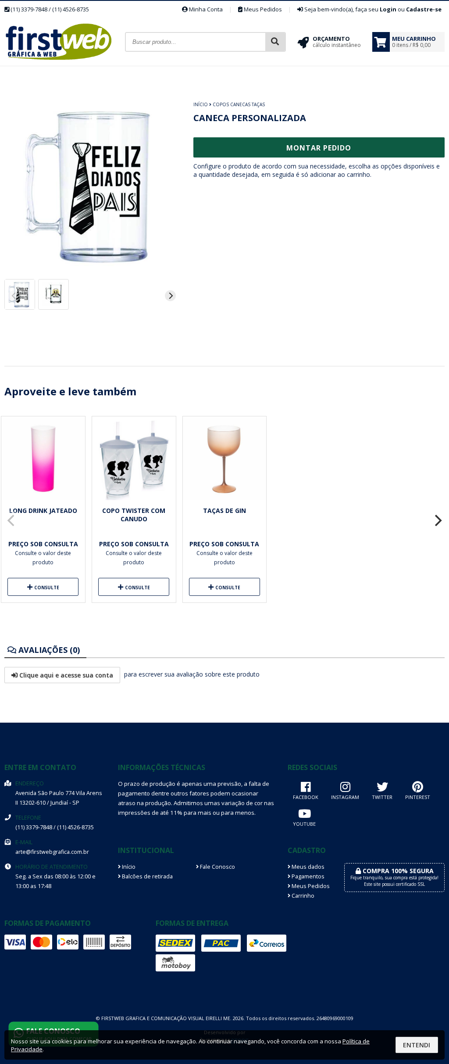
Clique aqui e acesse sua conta (65, 675)
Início (200, 104)
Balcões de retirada (147, 876)
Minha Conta (205, 9)
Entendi (416, 1045)
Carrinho (302, 895)
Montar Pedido (318, 148)
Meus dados (307, 867)
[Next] (170, 295)
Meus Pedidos (262, 9)
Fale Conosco (217, 867)
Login (388, 9)
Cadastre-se (424, 9)
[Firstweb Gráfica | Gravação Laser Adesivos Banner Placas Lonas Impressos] (64, 63)
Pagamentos (307, 876)
